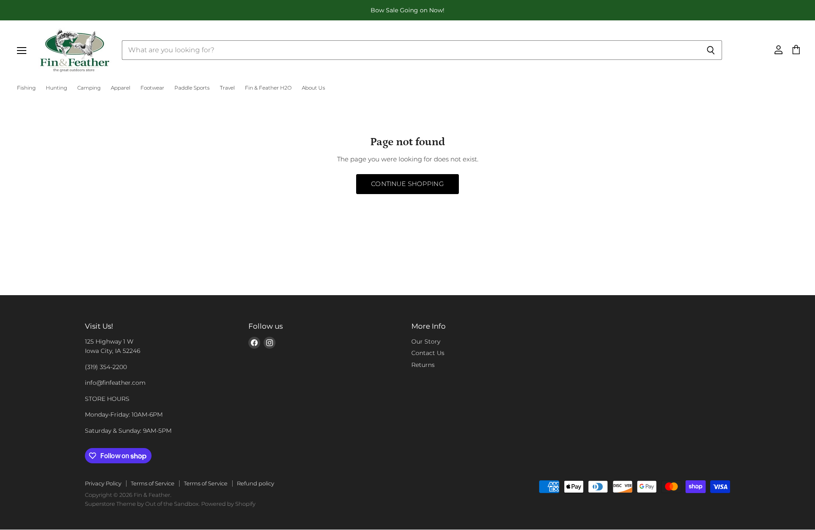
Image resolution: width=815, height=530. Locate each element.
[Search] (711, 50)
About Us (313, 88)
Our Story (425, 341)
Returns (423, 365)
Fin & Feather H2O (268, 88)
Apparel (120, 88)
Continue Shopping (407, 184)
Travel (227, 88)
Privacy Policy (103, 483)
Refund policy (255, 483)
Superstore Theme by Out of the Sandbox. (142, 503)
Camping (89, 88)
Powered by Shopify (228, 503)
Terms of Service (152, 483)
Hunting (56, 88)
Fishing (26, 88)
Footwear (152, 88)
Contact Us (427, 353)
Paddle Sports (192, 88)
